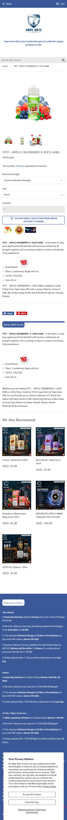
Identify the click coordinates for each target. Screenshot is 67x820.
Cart (62, 4)
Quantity (6, 203)
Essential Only (32, 802)
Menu (9, 3)
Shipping (20, 166)
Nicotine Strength (10, 174)
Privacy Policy (49, 786)
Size (4, 189)
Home (5, 66)
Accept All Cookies (32, 794)
